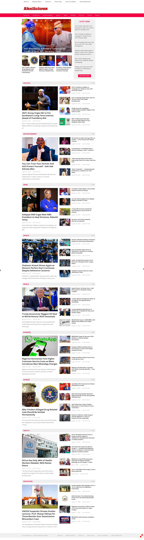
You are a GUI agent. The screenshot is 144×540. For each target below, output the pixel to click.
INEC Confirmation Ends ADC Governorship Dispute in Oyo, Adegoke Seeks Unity (81, 120)
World (97, 15)
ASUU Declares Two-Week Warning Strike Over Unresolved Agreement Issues (83, 497)
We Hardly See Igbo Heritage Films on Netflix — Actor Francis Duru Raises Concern (83, 139)
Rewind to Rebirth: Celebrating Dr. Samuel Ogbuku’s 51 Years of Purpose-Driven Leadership (82, 416)
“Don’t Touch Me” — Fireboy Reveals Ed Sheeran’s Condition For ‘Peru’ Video (83, 170)
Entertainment (48, 15)
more (93, 83)
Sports (89, 15)
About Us (26, 1)
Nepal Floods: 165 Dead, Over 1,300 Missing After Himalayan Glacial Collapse (83, 289)
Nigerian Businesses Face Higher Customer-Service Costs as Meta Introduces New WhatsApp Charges (39, 361)
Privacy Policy (58, 1)
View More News (84, 76)
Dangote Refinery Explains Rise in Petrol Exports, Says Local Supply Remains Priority (82, 348)
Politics (81, 15)
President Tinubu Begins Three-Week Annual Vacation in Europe (63, 69)
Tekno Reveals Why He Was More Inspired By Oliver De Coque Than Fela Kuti (83, 160)
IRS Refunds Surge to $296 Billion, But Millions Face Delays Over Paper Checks (83, 321)
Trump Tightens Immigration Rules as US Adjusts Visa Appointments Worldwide (83, 300)
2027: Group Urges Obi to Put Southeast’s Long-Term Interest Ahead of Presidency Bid (84, 27)
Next (70, 37)
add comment (36, 121)
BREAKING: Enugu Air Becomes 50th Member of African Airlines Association (83, 338)
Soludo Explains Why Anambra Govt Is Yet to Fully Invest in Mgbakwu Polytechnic (83, 487)
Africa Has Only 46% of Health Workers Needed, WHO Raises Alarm (37, 463)
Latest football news (85, 1)
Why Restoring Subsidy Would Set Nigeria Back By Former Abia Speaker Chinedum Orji (83, 395)
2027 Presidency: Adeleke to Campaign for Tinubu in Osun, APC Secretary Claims (83, 36)
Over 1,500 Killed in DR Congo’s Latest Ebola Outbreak (83, 470)
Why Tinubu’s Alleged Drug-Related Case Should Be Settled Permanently (28, 70)
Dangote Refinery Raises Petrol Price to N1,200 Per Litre (83, 358)
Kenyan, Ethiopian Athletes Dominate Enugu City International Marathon (83, 240)
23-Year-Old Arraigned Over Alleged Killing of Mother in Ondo (83, 199)
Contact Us (48, 1)
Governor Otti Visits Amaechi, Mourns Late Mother (81, 220)
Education (36, 15)
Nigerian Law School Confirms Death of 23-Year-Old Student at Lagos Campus (83, 508)
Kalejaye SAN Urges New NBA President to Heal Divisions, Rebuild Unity (46, 69)
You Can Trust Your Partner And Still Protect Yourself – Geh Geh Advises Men (38, 166)
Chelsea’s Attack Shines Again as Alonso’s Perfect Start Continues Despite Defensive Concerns (84, 52)
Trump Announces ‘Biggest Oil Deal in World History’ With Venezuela (39, 315)
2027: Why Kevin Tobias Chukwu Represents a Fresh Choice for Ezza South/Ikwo (83, 406)
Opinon (26, 380)
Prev (23, 37)
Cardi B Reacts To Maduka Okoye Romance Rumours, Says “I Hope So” (83, 149)
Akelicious (29, 535)
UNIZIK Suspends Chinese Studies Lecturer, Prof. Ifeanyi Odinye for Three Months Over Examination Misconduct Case (38, 515)
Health (58, 15)
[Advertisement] (91, 8)
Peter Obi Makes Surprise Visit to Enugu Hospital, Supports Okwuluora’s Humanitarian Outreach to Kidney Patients (83, 437)
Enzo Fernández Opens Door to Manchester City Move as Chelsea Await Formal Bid (82, 251)
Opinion (73, 15)
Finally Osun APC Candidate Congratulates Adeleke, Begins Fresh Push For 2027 (83, 109)
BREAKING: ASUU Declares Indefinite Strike (83, 518)
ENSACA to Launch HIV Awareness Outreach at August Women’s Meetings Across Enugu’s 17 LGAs (82, 460)
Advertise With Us (37, 1)
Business (26, 15)
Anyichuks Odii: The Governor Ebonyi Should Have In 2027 (83, 384)
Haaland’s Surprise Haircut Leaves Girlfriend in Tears (82, 271)
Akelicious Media (43, 535)
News (65, 15)
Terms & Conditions (70, 1)
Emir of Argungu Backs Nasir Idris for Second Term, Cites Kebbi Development (46, 44)
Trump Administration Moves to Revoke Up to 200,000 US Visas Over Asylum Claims (83, 310)
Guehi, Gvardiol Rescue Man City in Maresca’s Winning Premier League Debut (82, 261)
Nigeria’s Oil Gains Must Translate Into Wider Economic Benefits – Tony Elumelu (83, 369)
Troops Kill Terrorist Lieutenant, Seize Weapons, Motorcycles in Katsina (82, 210)
